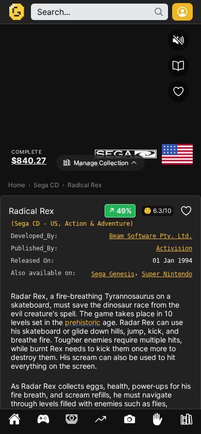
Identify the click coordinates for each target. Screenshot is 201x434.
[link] (113, 273)
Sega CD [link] (46, 185)
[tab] (14, 421)
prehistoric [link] (82, 322)
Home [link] (16, 185)
